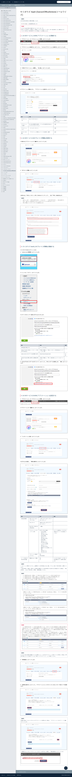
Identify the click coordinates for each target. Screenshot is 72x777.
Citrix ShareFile (5, 42)
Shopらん (4, 135)
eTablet (4, 58)
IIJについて (3, 775)
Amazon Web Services (7, 20)
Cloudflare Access (6, 44)
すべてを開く (7, 7)
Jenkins (4, 85)
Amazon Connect (6, 18)
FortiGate (4, 63)
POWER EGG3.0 (6, 122)
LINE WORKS (5, 98)
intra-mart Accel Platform (7, 82)
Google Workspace (6, 68)
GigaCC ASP (5, 65)
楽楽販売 (4, 188)
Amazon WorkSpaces (6, 23)
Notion (4, 116)
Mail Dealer (5, 103)
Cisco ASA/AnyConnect (7, 37)
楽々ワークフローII (6, 185)
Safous (4, 127)
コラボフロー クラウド (7, 169)
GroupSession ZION (6, 71)
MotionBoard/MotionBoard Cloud (8, 111)
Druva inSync (5, 55)
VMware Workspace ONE (7, 156)
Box (3, 31)
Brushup (4, 33)
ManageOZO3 (5, 106)
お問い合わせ (19, 775)
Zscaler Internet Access (7, 161)
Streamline (5, 145)
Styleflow (4, 146)
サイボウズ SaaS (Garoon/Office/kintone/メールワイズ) (12, 170)
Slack (4, 137)
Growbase (4, 73)
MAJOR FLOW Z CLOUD (7, 105)
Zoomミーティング (6, 159)
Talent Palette (5, 151)
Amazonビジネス (6, 26)
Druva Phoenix (5, 57)
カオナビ (4, 164)
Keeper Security (5, 90)
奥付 (4, 191)
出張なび (4, 180)
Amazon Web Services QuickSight (9, 21)
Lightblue (4, 97)
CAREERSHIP (5, 34)
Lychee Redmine (6, 100)
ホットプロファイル (6, 177)
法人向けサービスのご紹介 (11, 775)
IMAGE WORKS (6, 79)
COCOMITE (5, 45)
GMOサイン (5, 66)
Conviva (4, 47)
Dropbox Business (6, 53)
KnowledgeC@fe (6, 93)
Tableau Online (5, 148)
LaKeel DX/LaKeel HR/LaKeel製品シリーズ (10, 95)
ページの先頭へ (66, 768)
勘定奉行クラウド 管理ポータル (8, 178)
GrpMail (4, 74)
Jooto (4, 87)
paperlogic (5, 121)
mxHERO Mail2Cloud (6, 113)
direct (4, 50)
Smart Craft (5, 138)
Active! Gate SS (6, 13)
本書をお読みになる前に (7, 10)
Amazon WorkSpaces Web (7, 25)
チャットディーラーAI (7, 175)
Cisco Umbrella (5, 39)
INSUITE (4, 81)
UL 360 (4, 154)
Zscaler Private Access (7, 162)
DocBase (4, 52)
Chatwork (4, 36)
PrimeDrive (5, 124)
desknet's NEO (5, 49)
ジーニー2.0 (5, 172)
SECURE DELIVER (6, 132)
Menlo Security (5, 108)
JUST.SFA (5, 89)
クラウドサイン (5, 167)
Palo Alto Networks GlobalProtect (8, 119)
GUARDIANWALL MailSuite (7, 76)
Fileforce (4, 61)
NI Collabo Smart (6, 114)
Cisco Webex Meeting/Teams (8, 41)
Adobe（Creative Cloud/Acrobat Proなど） (10, 15)
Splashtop (4, 143)
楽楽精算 (4, 186)
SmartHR (4, 140)
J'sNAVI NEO (5, 84)
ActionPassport (5, 12)
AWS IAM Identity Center (7, 29)
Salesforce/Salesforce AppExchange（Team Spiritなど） (12, 129)
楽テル (4, 183)
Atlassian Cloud (5, 28)
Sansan (4, 130)
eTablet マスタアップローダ (7, 60)
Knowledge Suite (6, 92)
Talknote (4, 153)
